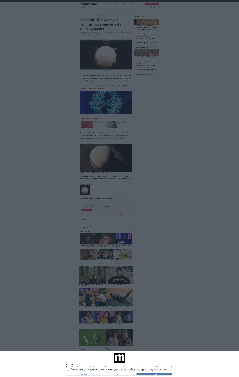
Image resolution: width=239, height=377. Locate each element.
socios (75, 366)
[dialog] (119, 364)
